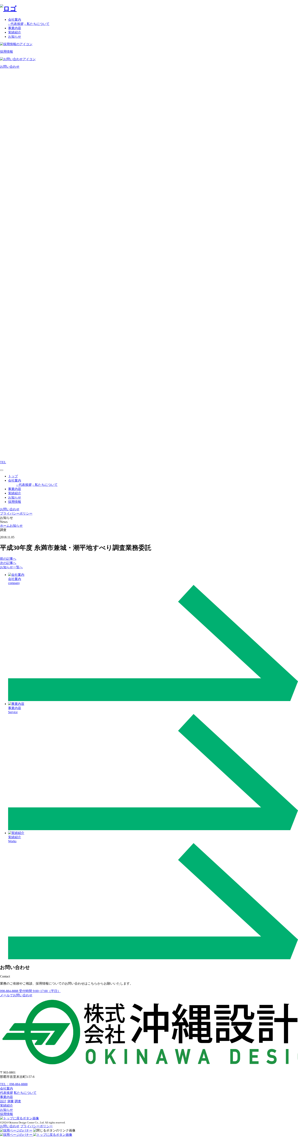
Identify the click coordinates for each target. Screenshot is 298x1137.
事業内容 (14, 28)
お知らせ (14, 36)
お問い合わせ (9, 1126)
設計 (3, 1101)
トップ (13, 476)
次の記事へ (8, 563)
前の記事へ (8, 558)
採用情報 (14, 501)
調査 (18, 1101)
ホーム (5, 525)
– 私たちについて (36, 24)
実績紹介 (14, 32)
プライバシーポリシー (16, 513)
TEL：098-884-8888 (14, 1084)
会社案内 (14, 19)
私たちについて (25, 1092)
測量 (10, 1101)
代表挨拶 (6, 1092)
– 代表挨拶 (16, 24)
